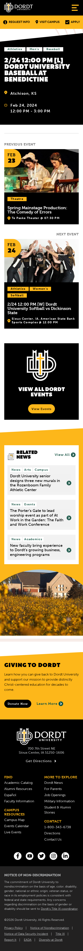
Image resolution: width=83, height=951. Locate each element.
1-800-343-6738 (57, 827)
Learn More (47, 704)
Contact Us (53, 839)
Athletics (14, 49)
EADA (27, 940)
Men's (34, 49)
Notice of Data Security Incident (26, 934)
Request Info (19, 22)
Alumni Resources (18, 789)
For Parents (53, 789)
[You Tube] (29, 856)
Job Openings (55, 795)
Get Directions (39, 761)
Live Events (12, 832)
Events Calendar (16, 826)
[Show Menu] (75, 8)
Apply (75, 22)
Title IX (60, 934)
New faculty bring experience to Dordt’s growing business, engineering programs (36, 550)
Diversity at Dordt (51, 940)
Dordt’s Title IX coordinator (59, 909)
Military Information (59, 801)
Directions (52, 833)
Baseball (53, 49)
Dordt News (53, 783)
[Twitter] (41, 856)
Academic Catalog (18, 783)
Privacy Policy (13, 928)
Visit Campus (50, 22)
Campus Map (14, 820)
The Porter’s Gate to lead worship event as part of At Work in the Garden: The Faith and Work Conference (36, 518)
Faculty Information (19, 801)
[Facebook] (17, 856)
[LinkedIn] (65, 856)
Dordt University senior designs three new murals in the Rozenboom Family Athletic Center (35, 483)
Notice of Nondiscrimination (49, 928)
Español (10, 795)
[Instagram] (53, 856)
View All (62, 455)
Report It (10, 940)
